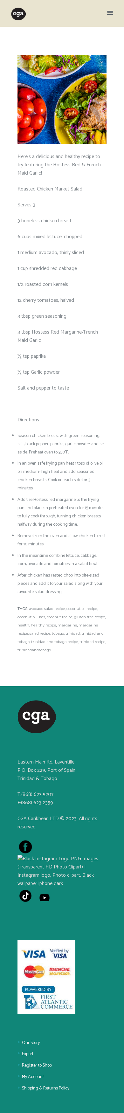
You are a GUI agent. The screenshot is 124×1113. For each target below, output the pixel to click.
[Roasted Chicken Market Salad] (62, 99)
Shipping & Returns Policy (45, 1088)
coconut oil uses (31, 617)
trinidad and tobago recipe (54, 641)
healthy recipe (43, 625)
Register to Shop (37, 1065)
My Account (33, 1077)
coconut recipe (59, 617)
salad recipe (40, 633)
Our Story (31, 1043)
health (23, 625)
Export (27, 1054)
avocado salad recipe (47, 608)
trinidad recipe (92, 641)
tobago (58, 633)
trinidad (72, 633)
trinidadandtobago (34, 650)
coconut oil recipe (81, 608)
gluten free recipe (89, 617)
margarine (67, 625)
